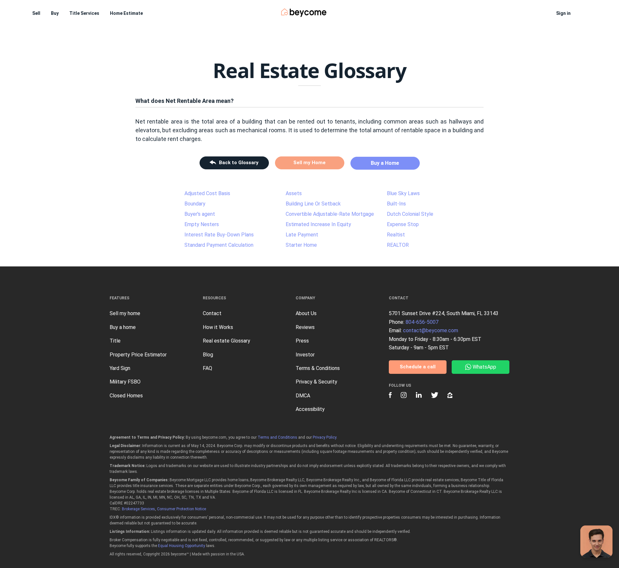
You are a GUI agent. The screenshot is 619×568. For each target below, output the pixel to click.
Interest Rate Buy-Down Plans (219, 235)
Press (302, 341)
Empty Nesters (201, 224)
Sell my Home (309, 162)
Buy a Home (385, 163)
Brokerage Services (138, 509)
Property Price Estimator (138, 355)
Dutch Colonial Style (410, 214)
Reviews (305, 327)
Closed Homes (126, 396)
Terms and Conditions (277, 437)
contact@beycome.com (430, 330)
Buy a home (123, 327)
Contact (212, 313)
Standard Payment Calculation (218, 245)
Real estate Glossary (226, 341)
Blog (208, 355)
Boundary (194, 204)
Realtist (396, 235)
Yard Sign (120, 368)
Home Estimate (126, 13)
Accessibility (310, 409)
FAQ (207, 368)
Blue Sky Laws (403, 193)
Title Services (84, 13)
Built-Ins (396, 204)
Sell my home (125, 313)
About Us (306, 313)
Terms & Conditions (318, 368)
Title (115, 341)
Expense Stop (403, 224)
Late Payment (302, 235)
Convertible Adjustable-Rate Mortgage (330, 214)
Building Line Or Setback (313, 204)
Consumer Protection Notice (181, 509)
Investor (305, 355)
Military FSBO (125, 382)
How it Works (218, 327)
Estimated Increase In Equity (318, 224)
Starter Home (301, 245)
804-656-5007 (422, 322)
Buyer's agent (199, 214)
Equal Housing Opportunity (181, 545)
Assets (294, 193)
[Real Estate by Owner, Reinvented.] (304, 12)
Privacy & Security (316, 382)
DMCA (303, 396)
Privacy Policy (324, 437)
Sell (36, 13)
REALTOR (398, 245)
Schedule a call (418, 367)
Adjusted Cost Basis (207, 193)
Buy (55, 13)
